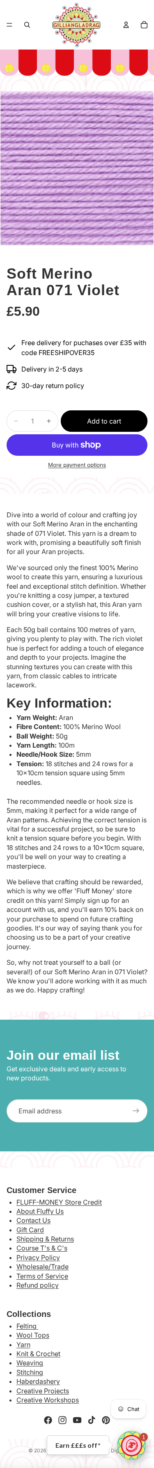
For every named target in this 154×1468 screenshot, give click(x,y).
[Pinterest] (106, 1420)
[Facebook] (48, 1420)
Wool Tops (32, 1335)
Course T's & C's (41, 1248)
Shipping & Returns (45, 1239)
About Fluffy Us (40, 1211)
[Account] (126, 25)
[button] (131, 1445)
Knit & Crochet (38, 1354)
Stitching (29, 1372)
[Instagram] (62, 1420)
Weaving (29, 1363)
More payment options (77, 465)
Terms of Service (42, 1276)
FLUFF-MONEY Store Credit (59, 1202)
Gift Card (30, 1230)
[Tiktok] (92, 1420)
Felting (27, 1326)
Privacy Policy (38, 1257)
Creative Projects (42, 1391)
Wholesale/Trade (42, 1266)
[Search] (27, 25)
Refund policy (37, 1285)
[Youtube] (77, 1420)
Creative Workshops (47, 1400)
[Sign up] (136, 1111)
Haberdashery (38, 1381)
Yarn (23, 1344)
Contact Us (33, 1220)
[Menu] (9, 24)
